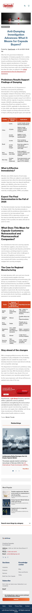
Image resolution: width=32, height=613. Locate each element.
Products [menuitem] (4, 570)
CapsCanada (11, 49)
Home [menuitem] (4, 606)
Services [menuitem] (4, 573)
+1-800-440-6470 (12, 551)
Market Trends (5, 26)
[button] (13, 470)
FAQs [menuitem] (20, 575)
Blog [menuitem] (20, 569)
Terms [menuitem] (10, 606)
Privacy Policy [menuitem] (18, 606)
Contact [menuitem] (27, 606)
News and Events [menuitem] (23, 572)
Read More (26, 468)
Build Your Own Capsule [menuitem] (8, 576)
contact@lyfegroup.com (13, 554)
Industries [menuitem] (5, 567)
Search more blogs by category (12, 523)
